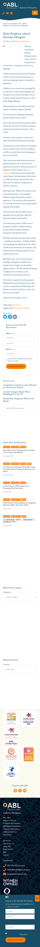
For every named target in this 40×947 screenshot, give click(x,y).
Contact (6, 855)
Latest (18, 305)
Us (12, 849)
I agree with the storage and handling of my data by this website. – (19, 933)
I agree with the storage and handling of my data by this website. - (20, 360)
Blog (4, 852)
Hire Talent (7, 818)
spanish (26, 308)
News (29, 464)
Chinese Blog (15, 516)
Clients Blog (15, 499)
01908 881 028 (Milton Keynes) (18, 870)
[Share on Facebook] (10, 317)
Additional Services (10, 832)
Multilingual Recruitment (12, 826)
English (23, 447)
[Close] (37, 898)
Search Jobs (7, 835)
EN (14, 305)
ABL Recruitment (10, 5)
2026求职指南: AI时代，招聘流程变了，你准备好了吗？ (20, 520)
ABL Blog (6, 447)
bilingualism (18, 308)
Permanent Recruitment (11, 823)
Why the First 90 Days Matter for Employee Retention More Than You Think (19, 504)
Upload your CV (8, 843)
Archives (6, 664)
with (9, 849)
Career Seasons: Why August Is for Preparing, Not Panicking (16, 487)
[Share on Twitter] (5, 317)
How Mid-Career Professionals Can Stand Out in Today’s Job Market (19, 451)
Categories (7, 592)
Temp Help (7, 846)
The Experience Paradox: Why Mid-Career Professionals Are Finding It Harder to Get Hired (19, 469)
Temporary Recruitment (11, 829)
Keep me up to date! (16, 366)
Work (5, 849)
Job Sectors (7, 841)
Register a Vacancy (9, 820)
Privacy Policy (24, 361)
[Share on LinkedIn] (15, 317)
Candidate (15, 447)
